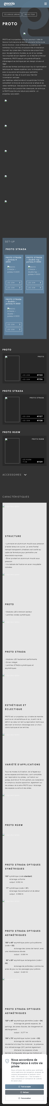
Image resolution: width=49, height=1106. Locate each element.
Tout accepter (26, 1087)
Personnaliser (26, 1098)
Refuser (26, 1092)
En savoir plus (16, 1081)
